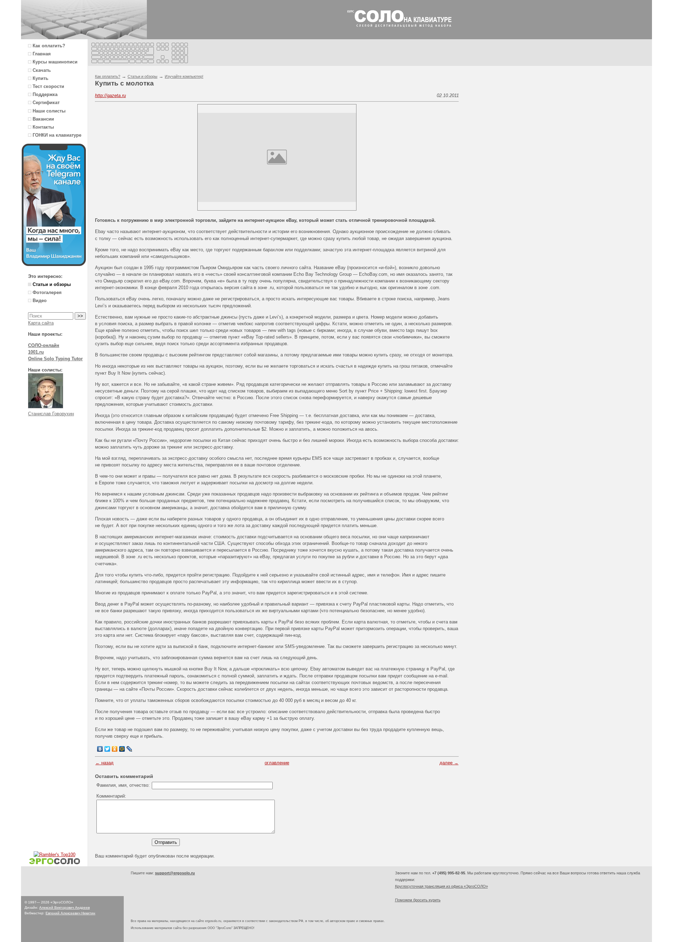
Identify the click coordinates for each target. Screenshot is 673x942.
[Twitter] (107, 748)
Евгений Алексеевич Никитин (70, 913)
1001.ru (36, 352)
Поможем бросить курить (418, 900)
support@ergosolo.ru (175, 873)
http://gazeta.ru (110, 95)
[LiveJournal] (129, 748)
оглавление (277, 762)
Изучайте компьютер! (184, 76)
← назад (104, 762)
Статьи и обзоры (142, 76)
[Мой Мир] (122, 748)
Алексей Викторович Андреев (64, 907)
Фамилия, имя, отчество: (123, 785)
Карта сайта (41, 323)
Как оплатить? (107, 76)
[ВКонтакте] (100, 748)
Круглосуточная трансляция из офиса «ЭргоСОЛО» (441, 886)
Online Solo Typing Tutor (55, 358)
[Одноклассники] (114, 748)
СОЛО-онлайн (43, 345)
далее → (449, 762)
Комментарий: (111, 796)
